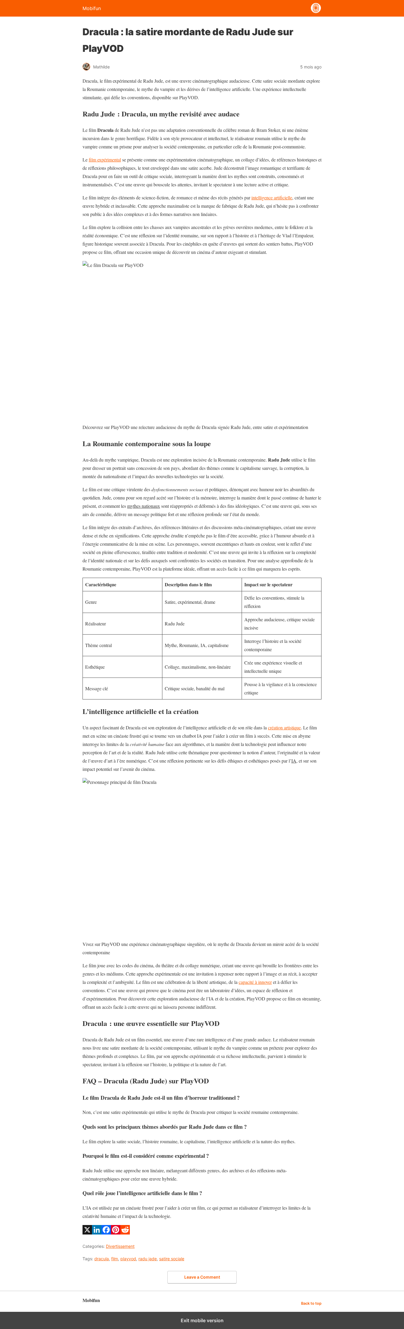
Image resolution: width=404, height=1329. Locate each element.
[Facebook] (106, 1232)
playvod (128, 1258)
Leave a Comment (202, 1277)
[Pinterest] (115, 1232)
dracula (101, 1258)
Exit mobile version (202, 1320)
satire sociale (171, 1258)
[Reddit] (125, 1232)
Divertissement (120, 1246)
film (114, 1258)
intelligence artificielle (271, 197)
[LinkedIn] (96, 1232)
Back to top (311, 1303)
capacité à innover (255, 982)
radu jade (147, 1258)
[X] (87, 1232)
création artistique (284, 727)
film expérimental (105, 159)
